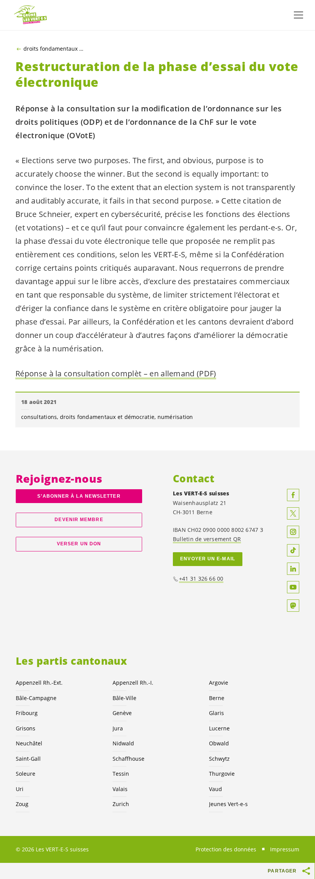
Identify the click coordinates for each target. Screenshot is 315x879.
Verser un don (79, 543)
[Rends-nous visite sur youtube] (293, 587)
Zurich (121, 804)
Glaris (216, 713)
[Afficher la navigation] (298, 15)
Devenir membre (79, 519)
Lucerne (219, 728)
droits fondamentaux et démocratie (54, 48)
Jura (118, 728)
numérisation (175, 416)
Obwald (219, 743)
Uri (19, 789)
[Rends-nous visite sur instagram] (293, 532)
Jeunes (228, 804)
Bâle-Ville (124, 698)
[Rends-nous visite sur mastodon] (293, 605)
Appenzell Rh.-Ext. (39, 682)
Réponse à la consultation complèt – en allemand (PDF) (115, 373)
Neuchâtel (29, 743)
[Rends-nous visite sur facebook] (293, 495)
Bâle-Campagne (36, 698)
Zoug (22, 804)
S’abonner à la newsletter (78, 496)
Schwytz (219, 758)
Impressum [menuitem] (284, 849)
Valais (120, 789)
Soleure (25, 773)
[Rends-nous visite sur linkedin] (293, 569)
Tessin (121, 773)
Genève (122, 713)
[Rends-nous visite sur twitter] (293, 513)
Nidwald (123, 743)
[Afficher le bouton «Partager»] (306, 871)
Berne (216, 698)
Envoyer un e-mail (207, 558)
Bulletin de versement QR (207, 539)
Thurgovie (222, 773)
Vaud (215, 789)
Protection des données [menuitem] (226, 849)
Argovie (218, 682)
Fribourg (27, 713)
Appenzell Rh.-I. (133, 682)
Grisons (25, 728)
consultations (39, 416)
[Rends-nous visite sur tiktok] (293, 550)
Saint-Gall (28, 758)
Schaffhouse (128, 758)
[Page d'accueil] (31, 15)
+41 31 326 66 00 (201, 578)
